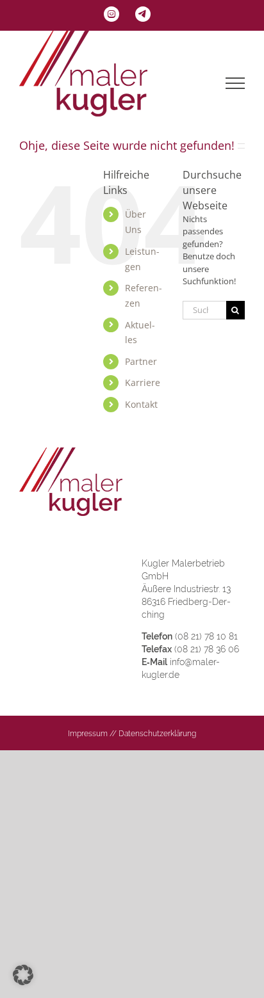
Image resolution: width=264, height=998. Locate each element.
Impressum (88, 733)
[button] (23, 975)
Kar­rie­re (142, 382)
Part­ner (141, 361)
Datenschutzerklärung (157, 733)
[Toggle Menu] (235, 83)
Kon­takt (141, 404)
